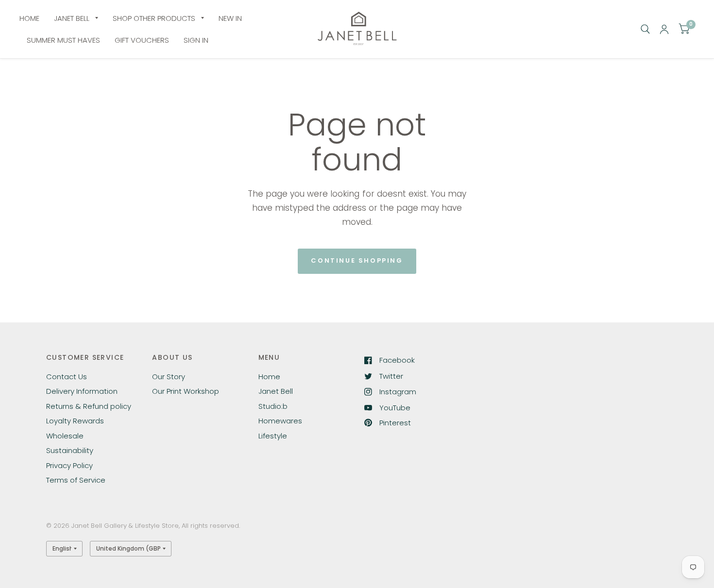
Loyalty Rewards (75, 421)
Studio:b (273, 406)
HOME (29, 18)
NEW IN (230, 18)
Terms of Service (75, 480)
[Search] (645, 29)
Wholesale (65, 436)
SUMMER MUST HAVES (63, 40)
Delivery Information (82, 391)
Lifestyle (272, 436)
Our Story (168, 376)
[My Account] (664, 29)
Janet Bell (275, 391)
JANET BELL (71, 18)
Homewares (280, 421)
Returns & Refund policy (88, 406)
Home (269, 376)
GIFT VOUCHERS (142, 40)
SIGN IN (196, 40)
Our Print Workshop (185, 391)
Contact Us (66, 376)
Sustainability (69, 450)
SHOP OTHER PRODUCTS (154, 18)
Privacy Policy (69, 465)
